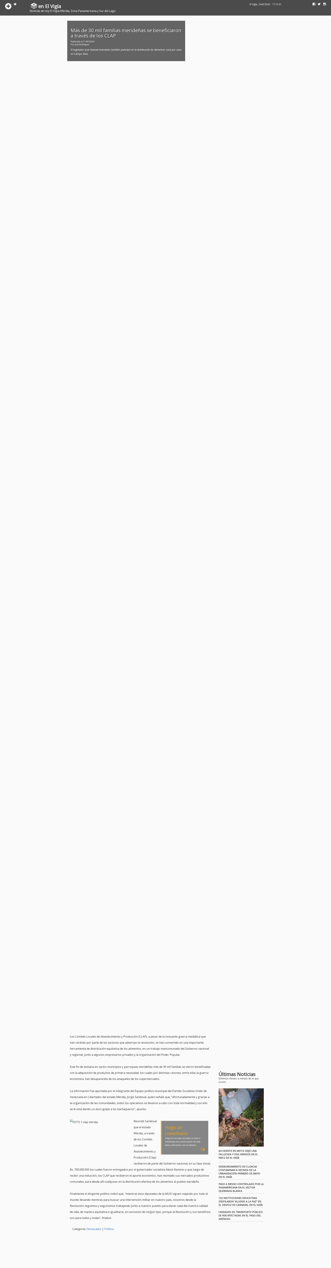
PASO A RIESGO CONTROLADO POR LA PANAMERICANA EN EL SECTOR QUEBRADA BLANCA (241, 1187)
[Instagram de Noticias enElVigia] (323, 4)
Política (109, 1229)
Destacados (93, 1229)
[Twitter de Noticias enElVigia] (318, 4)
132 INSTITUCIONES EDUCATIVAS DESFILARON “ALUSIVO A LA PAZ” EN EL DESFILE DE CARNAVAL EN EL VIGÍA (241, 1201)
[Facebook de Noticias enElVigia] (312, 4)
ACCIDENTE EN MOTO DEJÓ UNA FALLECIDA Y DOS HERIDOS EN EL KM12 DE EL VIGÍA (238, 1154)
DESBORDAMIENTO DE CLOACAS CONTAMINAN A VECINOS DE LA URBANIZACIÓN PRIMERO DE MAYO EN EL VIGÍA (239, 1172)
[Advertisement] (132, 1025)
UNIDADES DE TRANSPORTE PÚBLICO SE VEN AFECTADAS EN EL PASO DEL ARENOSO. (241, 1215)
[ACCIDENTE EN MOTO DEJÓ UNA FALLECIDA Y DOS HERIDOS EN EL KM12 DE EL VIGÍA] (241, 1117)
